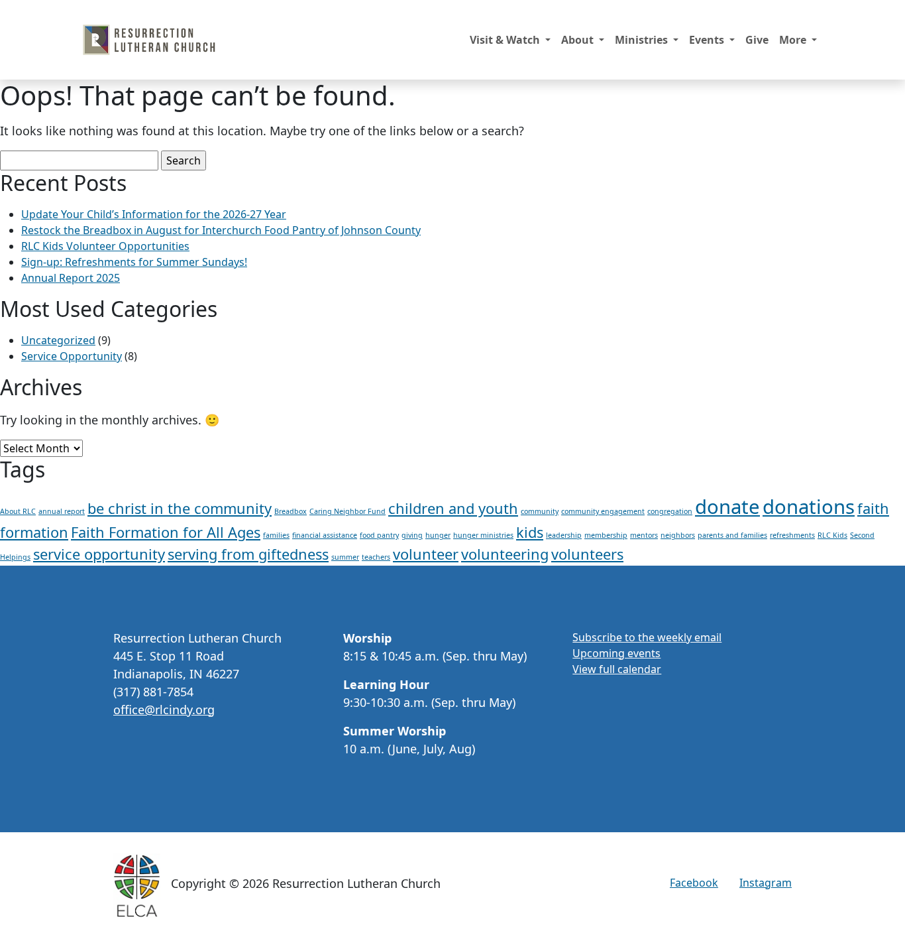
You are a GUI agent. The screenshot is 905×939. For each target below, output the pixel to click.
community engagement (603, 511)
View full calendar (616, 669)
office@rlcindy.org (164, 710)
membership (605, 535)
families (276, 535)
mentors (644, 535)
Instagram (765, 882)
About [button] (578, 39)
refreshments (792, 535)
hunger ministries (483, 535)
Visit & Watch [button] (506, 39)
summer (345, 557)
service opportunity (99, 554)
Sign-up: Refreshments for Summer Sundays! (134, 262)
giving (412, 535)
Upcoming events (616, 653)
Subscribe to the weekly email (646, 637)
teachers (376, 557)
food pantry (379, 535)
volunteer (425, 554)
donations (809, 506)
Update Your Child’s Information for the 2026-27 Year (153, 214)
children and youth (453, 508)
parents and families (732, 535)
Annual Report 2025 (70, 278)
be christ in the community (179, 508)
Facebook (694, 882)
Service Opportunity (71, 356)
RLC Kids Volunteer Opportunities (105, 246)
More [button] (794, 39)
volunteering (505, 554)
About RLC (18, 511)
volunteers (587, 554)
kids (529, 532)
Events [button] (708, 39)
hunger (438, 535)
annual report (61, 511)
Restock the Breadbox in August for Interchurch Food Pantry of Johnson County (221, 230)
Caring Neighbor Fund (347, 511)
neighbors (678, 535)
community (540, 511)
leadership (564, 535)
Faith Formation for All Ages (165, 532)
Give (757, 39)
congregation (669, 511)
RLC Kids (832, 535)
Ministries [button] (642, 39)
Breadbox (290, 511)
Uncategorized (58, 340)
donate (727, 506)
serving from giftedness (248, 554)
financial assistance (324, 535)
